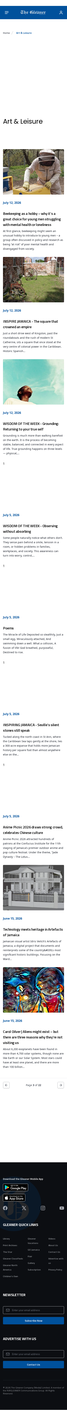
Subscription (34, 1269)
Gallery (31, 1263)
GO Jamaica (34, 1249)
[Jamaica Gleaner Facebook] (5, 1208)
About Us (53, 1245)
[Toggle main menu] (6, 12)
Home (6, 33)
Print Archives (10, 1245)
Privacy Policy (55, 1269)
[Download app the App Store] (33, 1197)
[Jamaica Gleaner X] (24, 1208)
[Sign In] (61, 12)
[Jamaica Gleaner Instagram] (43, 1208)
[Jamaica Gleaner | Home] (34, 12)
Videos (51, 1238)
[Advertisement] (33, 77)
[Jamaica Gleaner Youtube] (62, 1208)
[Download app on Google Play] (33, 1187)
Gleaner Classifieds (13, 1258)
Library (6, 1238)
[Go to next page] (60, 1085)
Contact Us (54, 1252)
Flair (30, 1256)
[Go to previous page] (6, 1085)
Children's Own (10, 1276)
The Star (7, 1252)
